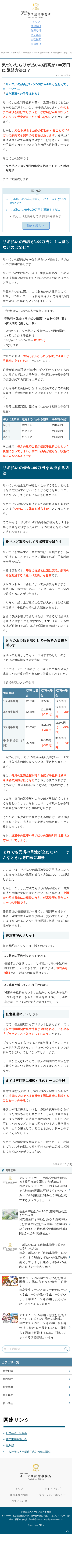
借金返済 (36, 44)
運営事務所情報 (19, 1495)
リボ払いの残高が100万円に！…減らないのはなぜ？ (38, 201)
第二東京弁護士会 (16, 1439)
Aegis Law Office (36, 1525)
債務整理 (36, 26)
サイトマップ (53, 1488)
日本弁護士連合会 (16, 1433)
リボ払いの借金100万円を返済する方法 (35, 209)
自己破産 (36, 39)
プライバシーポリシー (52, 1495)
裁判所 (10, 1445)
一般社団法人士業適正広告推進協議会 (28, 1451)
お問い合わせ (19, 1501)
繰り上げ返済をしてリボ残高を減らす (37, 216)
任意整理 (36, 30)
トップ (36, 21)
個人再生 (36, 35)
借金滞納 (27, 52)
